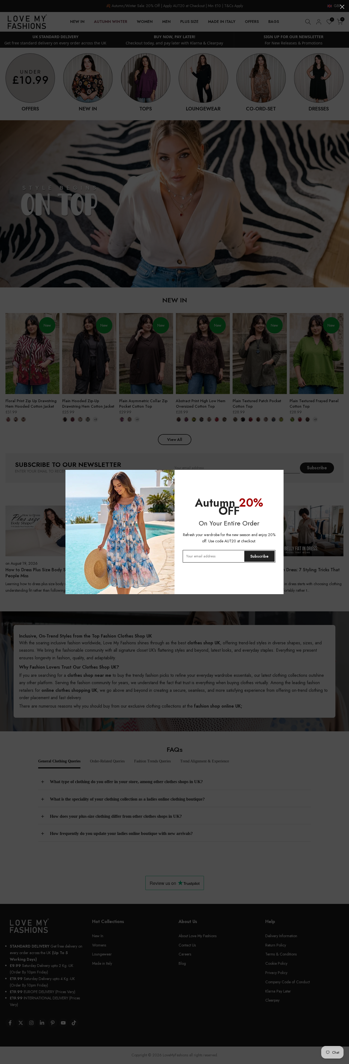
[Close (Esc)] (342, 7)
